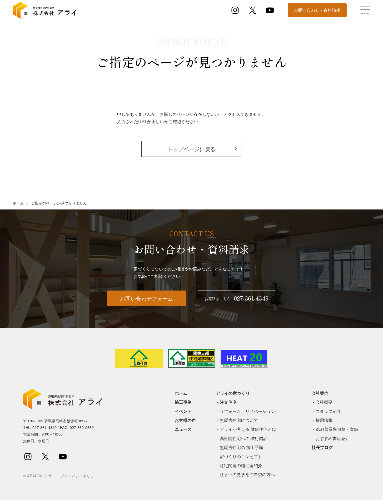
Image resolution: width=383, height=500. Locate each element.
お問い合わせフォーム (146, 298)
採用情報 (324, 420)
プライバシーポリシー (79, 475)
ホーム (18, 203)
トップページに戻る (191, 149)
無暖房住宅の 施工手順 (241, 447)
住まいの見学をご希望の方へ (247, 474)
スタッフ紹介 (328, 411)
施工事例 (183, 402)
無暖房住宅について (239, 420)
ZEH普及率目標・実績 (337, 429)
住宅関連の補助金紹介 (241, 465)
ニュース (183, 429)
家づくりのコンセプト (241, 456)
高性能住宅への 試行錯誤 (244, 438)
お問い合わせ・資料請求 (317, 10)
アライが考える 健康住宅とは (248, 429)
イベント (183, 411)
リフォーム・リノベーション (247, 411)
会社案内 (320, 393)
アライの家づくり (233, 393)
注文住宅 (228, 402)
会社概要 (324, 402)
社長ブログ (322, 447)
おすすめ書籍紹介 (333, 438)
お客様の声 (185, 420)
